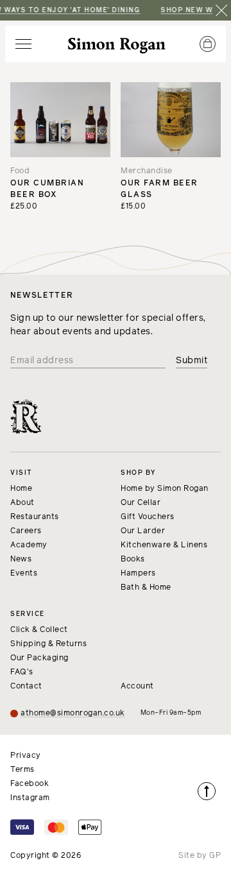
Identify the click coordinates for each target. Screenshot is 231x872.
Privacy (25, 756)
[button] (23, 44)
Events (23, 573)
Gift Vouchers (148, 517)
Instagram (30, 798)
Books (133, 559)
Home (21, 489)
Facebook (29, 784)
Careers (26, 531)
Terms (22, 770)
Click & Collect (39, 630)
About (22, 503)
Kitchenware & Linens (164, 545)
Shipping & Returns (48, 644)
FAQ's (21, 672)
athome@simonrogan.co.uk (73, 713)
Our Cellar (140, 503)
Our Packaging (39, 658)
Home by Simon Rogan (165, 489)
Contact (26, 686)
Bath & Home (146, 588)
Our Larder (143, 531)
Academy (28, 545)
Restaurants (34, 517)
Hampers (138, 573)
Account (137, 686)
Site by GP (199, 856)
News (20, 559)
